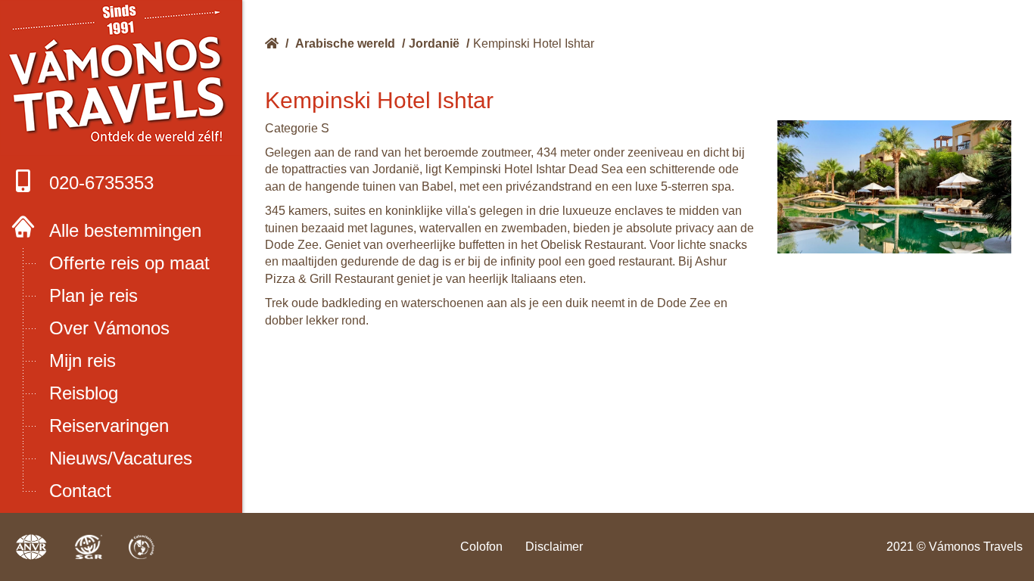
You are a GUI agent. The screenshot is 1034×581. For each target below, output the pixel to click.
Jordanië (434, 43)
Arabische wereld (345, 43)
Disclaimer (554, 546)
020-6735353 (101, 182)
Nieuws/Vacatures (120, 458)
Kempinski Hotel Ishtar (533, 43)
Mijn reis (82, 360)
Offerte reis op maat (129, 263)
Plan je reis (93, 295)
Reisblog (83, 393)
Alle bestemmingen (125, 230)
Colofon (481, 546)
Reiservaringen (109, 425)
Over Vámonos (109, 328)
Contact (80, 490)
